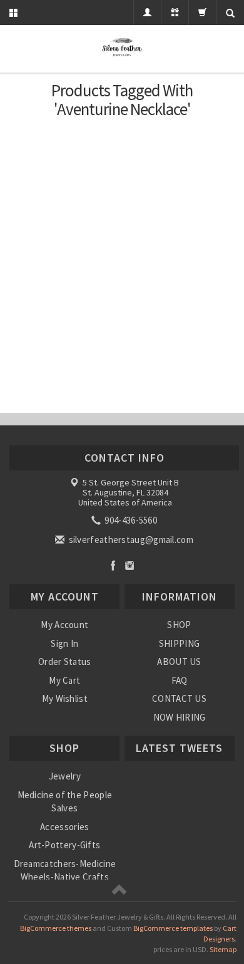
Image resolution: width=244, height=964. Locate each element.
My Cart (64, 680)
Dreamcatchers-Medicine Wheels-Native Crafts (65, 870)
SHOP (179, 625)
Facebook (113, 565)
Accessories (64, 827)
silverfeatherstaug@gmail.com (129, 539)
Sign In (64, 643)
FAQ (179, 680)
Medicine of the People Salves (65, 801)
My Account (64, 625)
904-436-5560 (130, 520)
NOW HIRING (179, 717)
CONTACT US (179, 698)
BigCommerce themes (55, 928)
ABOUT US (179, 661)
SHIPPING (179, 643)
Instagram (130, 565)
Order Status (64, 661)
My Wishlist (65, 698)
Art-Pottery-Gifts (64, 845)
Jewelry (65, 776)
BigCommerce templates (173, 928)
